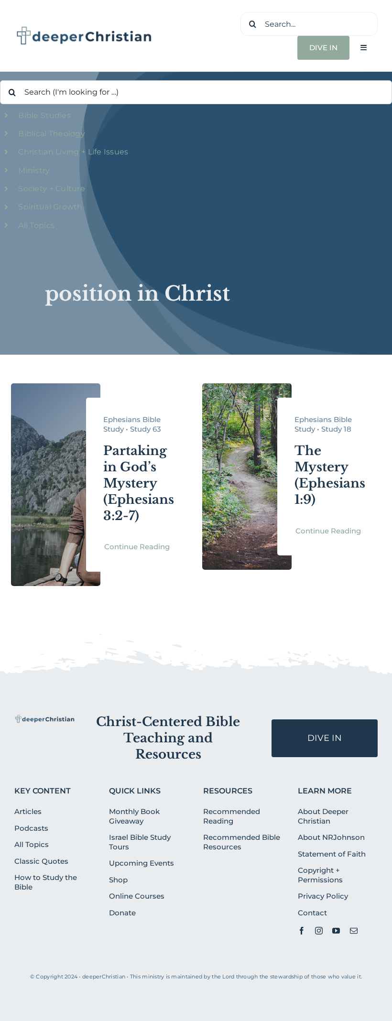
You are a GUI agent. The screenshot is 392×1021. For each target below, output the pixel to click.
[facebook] (301, 930)
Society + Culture (51, 188)
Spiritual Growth (50, 206)
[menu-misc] (45, 718)
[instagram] (319, 930)
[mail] (354, 930)
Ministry (34, 170)
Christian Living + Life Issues (73, 151)
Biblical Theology (51, 133)
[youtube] (336, 930)
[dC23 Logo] (84, 29)
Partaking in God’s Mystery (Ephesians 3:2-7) (138, 483)
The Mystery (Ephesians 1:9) (329, 475)
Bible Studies (44, 115)
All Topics (36, 225)
